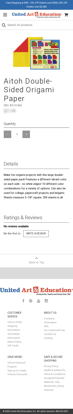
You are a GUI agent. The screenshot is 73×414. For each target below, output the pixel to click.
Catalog (48, 338)
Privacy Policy (51, 366)
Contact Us (50, 334)
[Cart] (66, 15)
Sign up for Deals (16, 370)
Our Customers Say (54, 330)
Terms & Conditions (54, 374)
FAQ (46, 326)
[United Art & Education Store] (37, 15)
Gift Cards (13, 345)
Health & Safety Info (55, 370)
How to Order (14, 322)
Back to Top (36, 262)
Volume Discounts (17, 374)
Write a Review (36, 233)
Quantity (10, 124)
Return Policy (14, 341)
